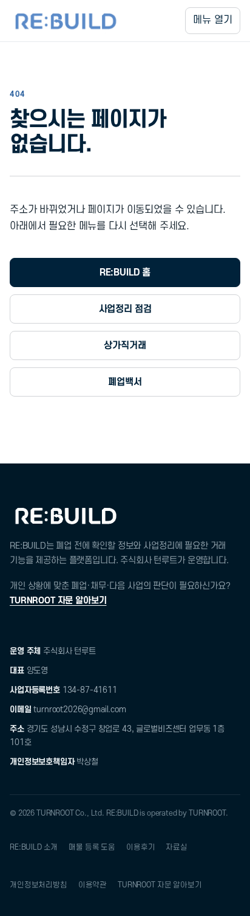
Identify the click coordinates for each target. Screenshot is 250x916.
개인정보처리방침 (38, 885)
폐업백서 (124, 381)
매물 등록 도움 (92, 847)
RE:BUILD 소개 (34, 847)
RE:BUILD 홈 (125, 272)
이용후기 (140, 847)
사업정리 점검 (125, 309)
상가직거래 (125, 345)
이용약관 (92, 885)
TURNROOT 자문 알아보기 (58, 600)
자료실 (176, 847)
